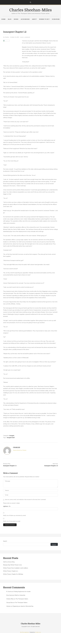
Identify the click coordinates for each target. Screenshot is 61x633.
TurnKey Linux (38, 632)
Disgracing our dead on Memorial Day (23, 606)
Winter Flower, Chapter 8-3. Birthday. (13, 574)
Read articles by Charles (19, 450)
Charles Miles (10, 599)
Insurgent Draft (11, 437)
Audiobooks (25, 19)
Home (3, 19)
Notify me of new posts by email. (11, 521)
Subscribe (56, 19)
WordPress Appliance (24, 632)
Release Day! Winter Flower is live (12, 565)
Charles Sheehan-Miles (30, 10)
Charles (7, 37)
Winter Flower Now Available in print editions (15, 568)
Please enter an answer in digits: (11, 503)
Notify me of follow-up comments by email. (14, 515)
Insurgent (11, 435)
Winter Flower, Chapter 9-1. (10, 571)
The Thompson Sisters (22, 599)
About (34, 19)
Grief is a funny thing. (9, 562)
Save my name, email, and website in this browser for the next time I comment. (25, 499)
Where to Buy (44, 19)
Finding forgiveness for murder (22, 591)
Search (5, 541)
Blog (9, 19)
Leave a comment (25, 37)
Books (16, 19)
